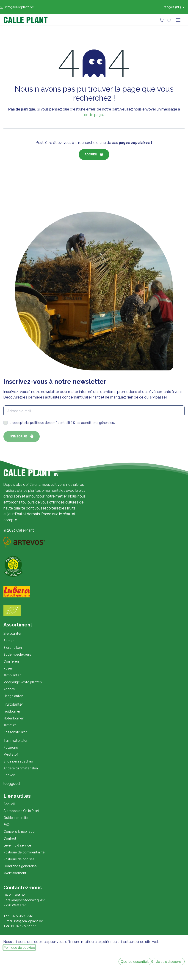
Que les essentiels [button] (135, 961)
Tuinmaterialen (15, 740)
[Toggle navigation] (178, 20)
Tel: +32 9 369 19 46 (18, 916)
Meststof (10, 754)
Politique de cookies (19, 859)
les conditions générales (95, 422)
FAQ (6, 824)
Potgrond (10, 747)
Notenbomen (13, 718)
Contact (9, 838)
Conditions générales (20, 866)
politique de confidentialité (51, 422)
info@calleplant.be (19, 7)
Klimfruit (9, 725)
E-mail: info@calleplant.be (23, 921)
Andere (9, 689)
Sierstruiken (12, 647)
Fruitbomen (12, 711)
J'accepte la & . (62, 422)
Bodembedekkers (17, 654)
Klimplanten (12, 675)
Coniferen (11, 661)
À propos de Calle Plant (21, 811)
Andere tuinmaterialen (20, 768)
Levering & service (17, 845)
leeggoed (11, 783)
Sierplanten (12, 633)
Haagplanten (13, 696)
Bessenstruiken (15, 732)
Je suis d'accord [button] (168, 961)
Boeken (9, 775)
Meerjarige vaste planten (22, 682)
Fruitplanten (13, 704)
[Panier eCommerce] (161, 19)
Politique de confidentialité (24, 852)
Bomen (8, 641)
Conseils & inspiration (19, 831)
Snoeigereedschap (18, 761)
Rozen (8, 668)
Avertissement (14, 873)
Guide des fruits (15, 818)
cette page (93, 114)
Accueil (91, 154)
